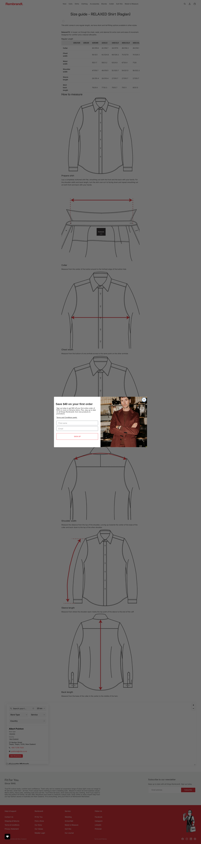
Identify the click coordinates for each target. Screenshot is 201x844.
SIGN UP (77, 436)
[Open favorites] (7, 836)
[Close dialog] (144, 400)
